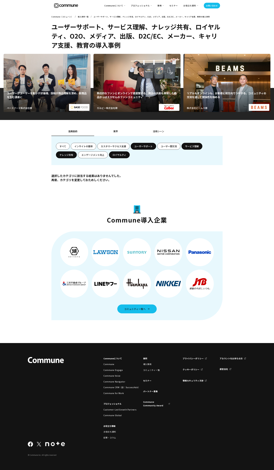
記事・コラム (109, 437)
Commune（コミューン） (62, 16)
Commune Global (112, 415)
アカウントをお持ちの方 (231, 358)
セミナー (173, 5)
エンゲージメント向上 (92, 155)
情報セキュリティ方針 (193, 380)
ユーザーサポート (143, 146)
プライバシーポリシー (193, 358)
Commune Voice (111, 375)
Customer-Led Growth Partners (117, 409)
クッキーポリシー (191, 369)
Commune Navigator (114, 381)
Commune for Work (113, 393)
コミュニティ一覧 (151, 370)
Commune (108, 364)
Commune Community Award (153, 403)
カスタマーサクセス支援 (113, 146)
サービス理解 (192, 146)
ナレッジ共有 (66, 155)
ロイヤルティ (119, 155)
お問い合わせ (212, 5)
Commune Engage (113, 370)
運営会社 (224, 369)
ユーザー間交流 (169, 146)
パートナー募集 (150, 391)
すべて (63, 146)
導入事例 (147, 364)
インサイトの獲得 (83, 146)
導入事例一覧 (83, 16)
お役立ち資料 (109, 431)
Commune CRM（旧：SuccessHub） (117, 387)
